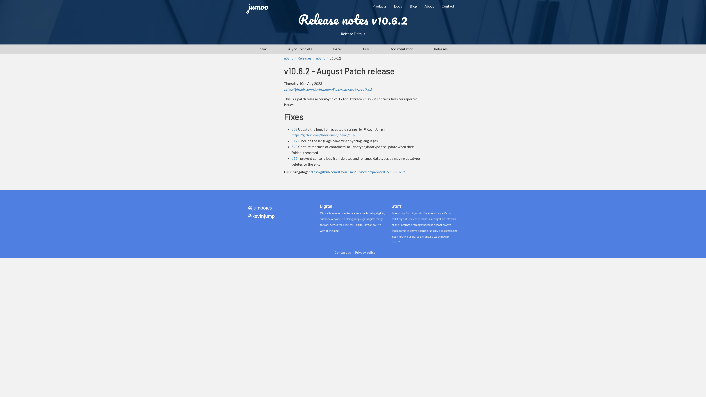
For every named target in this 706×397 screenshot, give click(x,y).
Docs (398, 6)
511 (294, 158)
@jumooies (260, 208)
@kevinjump (261, 216)
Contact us (342, 252)
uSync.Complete (300, 49)
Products (379, 6)
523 (294, 147)
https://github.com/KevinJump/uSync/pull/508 (326, 135)
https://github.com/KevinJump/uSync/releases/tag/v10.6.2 (328, 89)
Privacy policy (365, 252)
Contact (448, 6)
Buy (366, 49)
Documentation (401, 49)
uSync (263, 49)
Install (338, 49)
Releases (441, 49)
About (429, 6)
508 (294, 129)
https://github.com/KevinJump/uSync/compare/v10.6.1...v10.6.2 (357, 172)
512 (294, 141)
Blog (413, 6)
